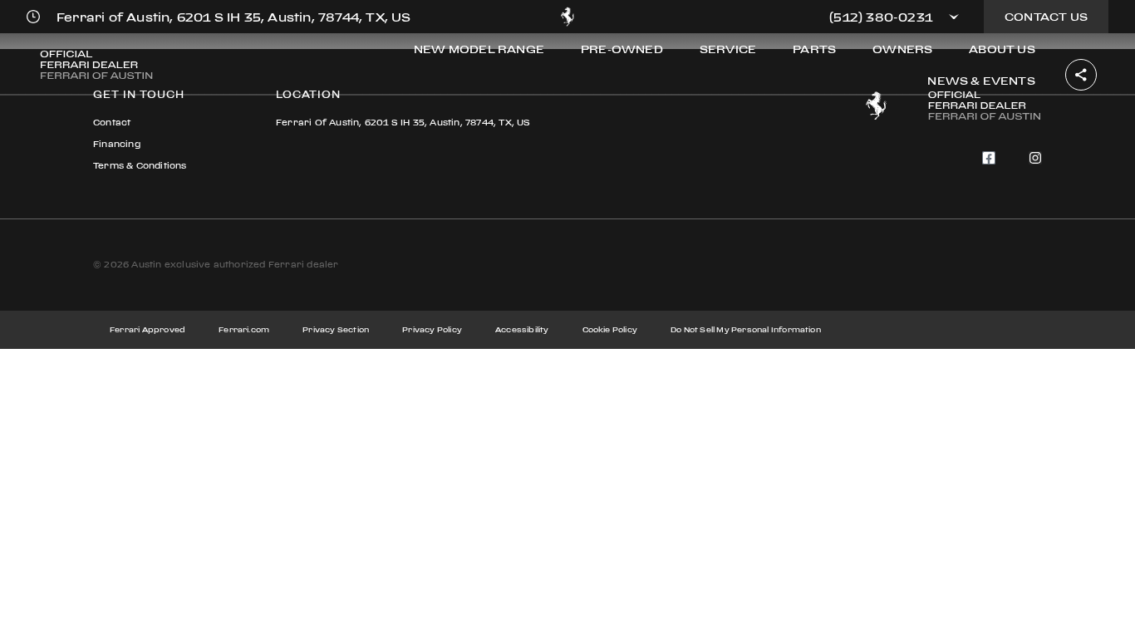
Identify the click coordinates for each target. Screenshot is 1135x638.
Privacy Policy (432, 329)
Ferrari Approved (147, 329)
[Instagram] (1035, 157)
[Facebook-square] (988, 157)
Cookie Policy (610, 329)
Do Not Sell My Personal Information (746, 329)
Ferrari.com (244, 329)
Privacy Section (335, 329)
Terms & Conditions (140, 165)
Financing (116, 144)
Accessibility (522, 329)
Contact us (1046, 16)
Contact (111, 122)
